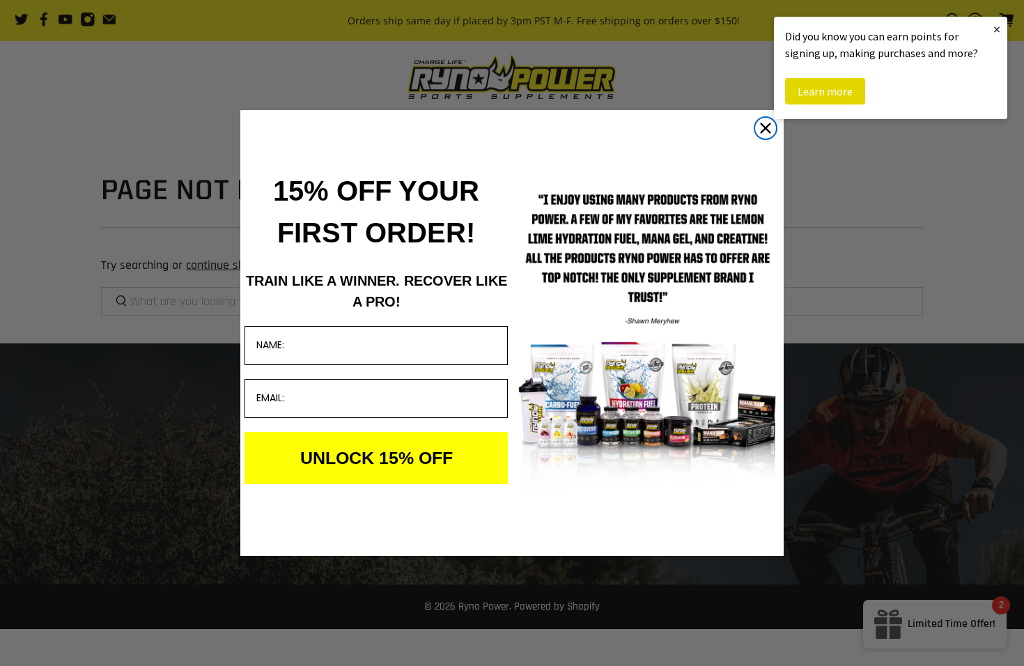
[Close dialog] (765, 128)
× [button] (996, 29)
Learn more (825, 91)
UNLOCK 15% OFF (376, 457)
